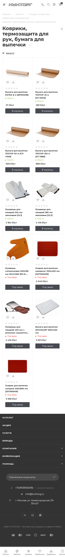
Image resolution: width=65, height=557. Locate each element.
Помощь (8, 464)
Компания (9, 448)
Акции (6, 425)
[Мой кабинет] (54, 4)
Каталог (7, 417)
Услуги (7, 433)
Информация (11, 456)
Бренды (7, 440)
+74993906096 (24, 488)
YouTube (32, 515)
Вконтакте (25, 515)
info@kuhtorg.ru (34, 494)
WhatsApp (40, 515)
